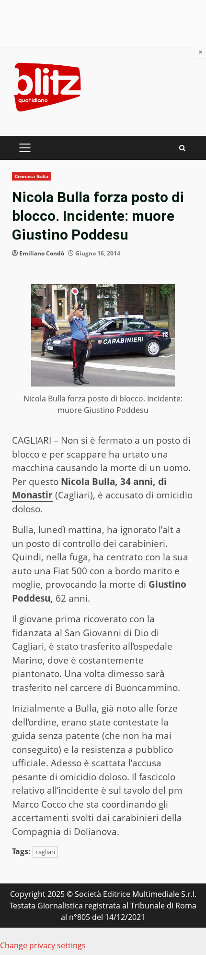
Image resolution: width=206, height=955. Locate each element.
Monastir (32, 495)
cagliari (45, 851)
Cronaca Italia (31, 176)
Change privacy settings (43, 945)
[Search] (182, 148)
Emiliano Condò (41, 253)
